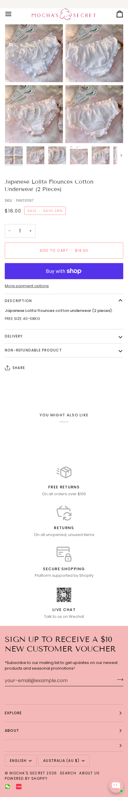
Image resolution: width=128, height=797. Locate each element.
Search (68, 773)
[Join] (118, 680)
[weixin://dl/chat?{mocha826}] (7, 786)
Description (18, 300)
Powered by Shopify (26, 778)
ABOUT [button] (12, 730)
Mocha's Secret (27, 773)
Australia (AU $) (61, 760)
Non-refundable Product (33, 350)
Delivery (14, 336)
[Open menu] (14, 14)
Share (19, 367)
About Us (89, 773)
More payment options (27, 286)
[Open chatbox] (116, 786)
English (18, 760)
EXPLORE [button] (13, 712)
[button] (64, 746)
